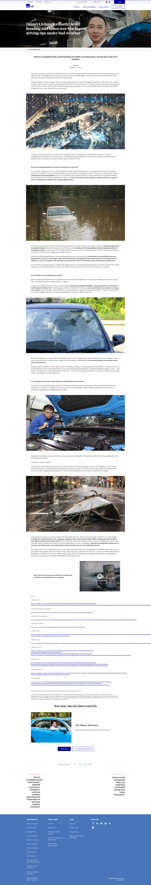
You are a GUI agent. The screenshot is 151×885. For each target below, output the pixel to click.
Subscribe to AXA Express (54, 833)
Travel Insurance (32, 836)
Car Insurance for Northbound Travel (33, 861)
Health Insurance (32, 824)
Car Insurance (31, 856)
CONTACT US (96, 2)
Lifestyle (75, 65)
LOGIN (119, 2)
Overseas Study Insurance (32, 867)
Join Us (50, 824)
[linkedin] (85, 764)
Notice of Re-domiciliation (52, 844)
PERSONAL (30, 2)
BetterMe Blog (82, 2)
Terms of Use (74, 828)
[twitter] (80, 764)
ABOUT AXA (48, 2)
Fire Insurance (31, 852)
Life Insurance (31, 828)
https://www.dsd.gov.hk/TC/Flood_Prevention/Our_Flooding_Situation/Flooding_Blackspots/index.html (62, 612)
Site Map (72, 824)
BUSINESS (39, 2)
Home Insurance (32, 844)
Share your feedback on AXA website (56, 839)
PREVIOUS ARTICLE (34, 774)
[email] (90, 764)
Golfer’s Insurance (33, 840)
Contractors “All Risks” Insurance (32, 879)
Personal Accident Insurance (33, 873)
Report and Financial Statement (77, 837)
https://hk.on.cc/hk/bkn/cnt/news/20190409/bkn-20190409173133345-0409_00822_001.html (58, 627)
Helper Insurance (32, 848)
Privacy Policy (74, 832)
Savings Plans (31, 832)
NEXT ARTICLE (118, 774)
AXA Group (51, 828)
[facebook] (75, 764)
